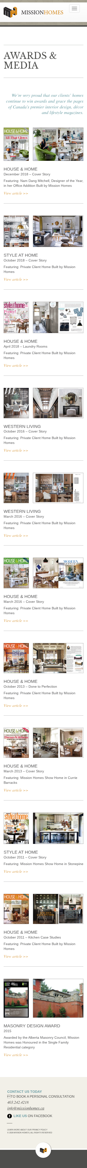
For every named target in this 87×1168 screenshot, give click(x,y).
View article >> (16, 193)
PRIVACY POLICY (39, 1129)
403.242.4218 (18, 1102)
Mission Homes (33, 12)
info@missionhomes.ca (25, 1108)
